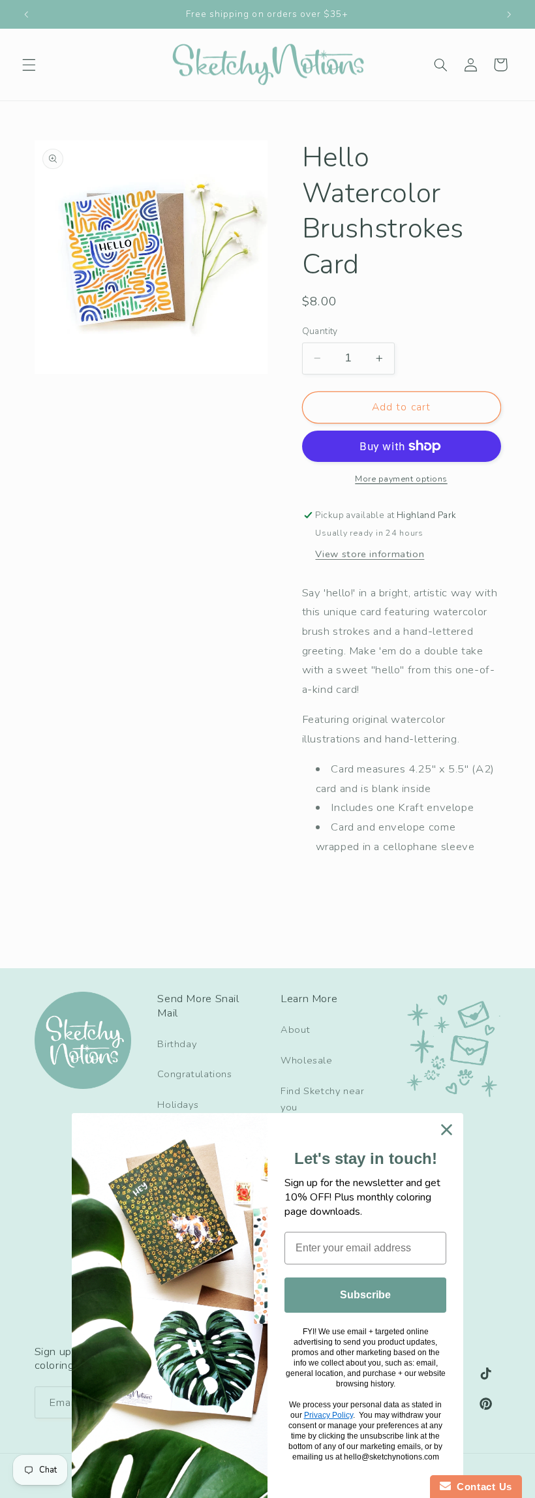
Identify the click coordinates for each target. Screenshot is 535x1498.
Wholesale (307, 1060)
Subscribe (365, 1294)
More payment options (401, 478)
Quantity (320, 331)
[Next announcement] (509, 14)
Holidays (177, 1104)
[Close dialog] (446, 1129)
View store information (369, 553)
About (295, 1029)
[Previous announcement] (26, 14)
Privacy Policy (328, 1415)
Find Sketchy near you (323, 1099)
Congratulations (194, 1073)
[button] (29, 65)
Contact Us (481, 1486)
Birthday (176, 1043)
